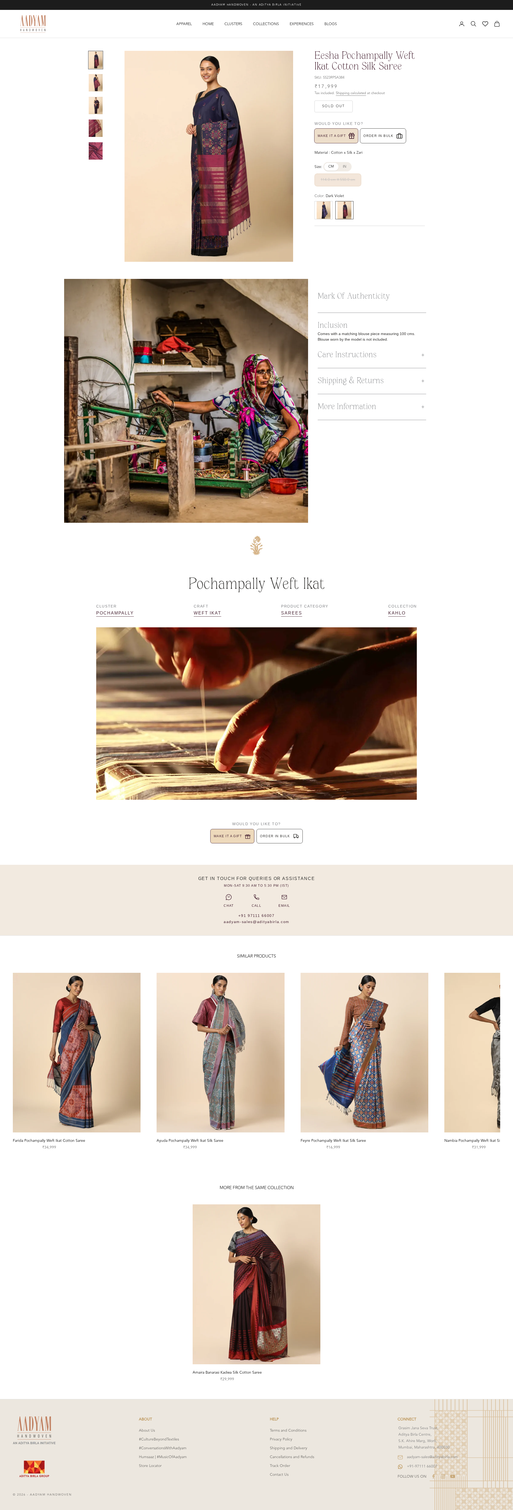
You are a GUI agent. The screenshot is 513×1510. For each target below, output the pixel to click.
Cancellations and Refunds (292, 1457)
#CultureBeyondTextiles (159, 1439)
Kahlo (397, 613)
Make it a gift (332, 136)
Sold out (333, 106)
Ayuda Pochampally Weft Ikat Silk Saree (190, 1140)
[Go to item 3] (95, 105)
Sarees (291, 613)
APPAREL (184, 24)
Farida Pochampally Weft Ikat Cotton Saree (49, 1140)
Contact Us (279, 1474)
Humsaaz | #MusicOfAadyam (163, 1457)
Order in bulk (378, 136)
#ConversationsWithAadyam (162, 1448)
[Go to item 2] (95, 83)
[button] (372, 355)
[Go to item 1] (95, 60)
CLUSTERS (233, 24)
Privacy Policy (281, 1439)
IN (345, 166)
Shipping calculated (351, 93)
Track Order (280, 1466)
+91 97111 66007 (256, 915)
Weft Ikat (207, 613)
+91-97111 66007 (422, 1466)
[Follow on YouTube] (452, 1476)
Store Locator (150, 1466)
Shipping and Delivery (288, 1448)
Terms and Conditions (288, 1430)
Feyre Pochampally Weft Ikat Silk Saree (333, 1140)
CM (331, 166)
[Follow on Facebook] (433, 1476)
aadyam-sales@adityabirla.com (256, 922)
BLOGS (330, 24)
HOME (208, 24)
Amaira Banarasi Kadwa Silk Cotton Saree (227, 1372)
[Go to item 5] (95, 151)
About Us (147, 1430)
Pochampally (115, 613)
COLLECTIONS (266, 24)
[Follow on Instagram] (443, 1476)
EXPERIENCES (302, 24)
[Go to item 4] (95, 128)
